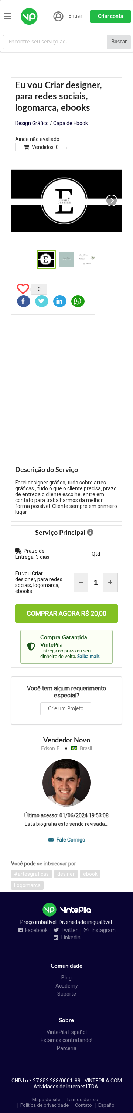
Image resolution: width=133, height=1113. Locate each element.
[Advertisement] (66, 389)
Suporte (66, 994)
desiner (66, 874)
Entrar (75, 16)
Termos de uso (82, 1099)
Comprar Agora (66, 613)
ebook (90, 874)
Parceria (66, 1048)
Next (111, 200)
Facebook (36, 930)
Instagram (103, 930)
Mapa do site (46, 1099)
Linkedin (70, 937)
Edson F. (50, 748)
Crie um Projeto (65, 708)
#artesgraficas (31, 874)
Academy (66, 986)
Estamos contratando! (66, 1040)
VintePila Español (67, 1032)
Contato (83, 1105)
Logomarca (27, 885)
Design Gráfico (32, 123)
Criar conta (110, 16)
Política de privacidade (44, 1105)
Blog (66, 978)
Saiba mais (88, 656)
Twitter (69, 930)
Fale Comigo (70, 840)
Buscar (119, 42)
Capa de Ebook (70, 123)
